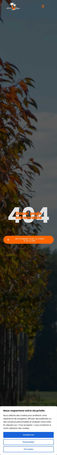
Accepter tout (28, 435)
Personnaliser (28, 442)
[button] (42, 6)
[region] (28, 430)
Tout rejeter (28, 449)
